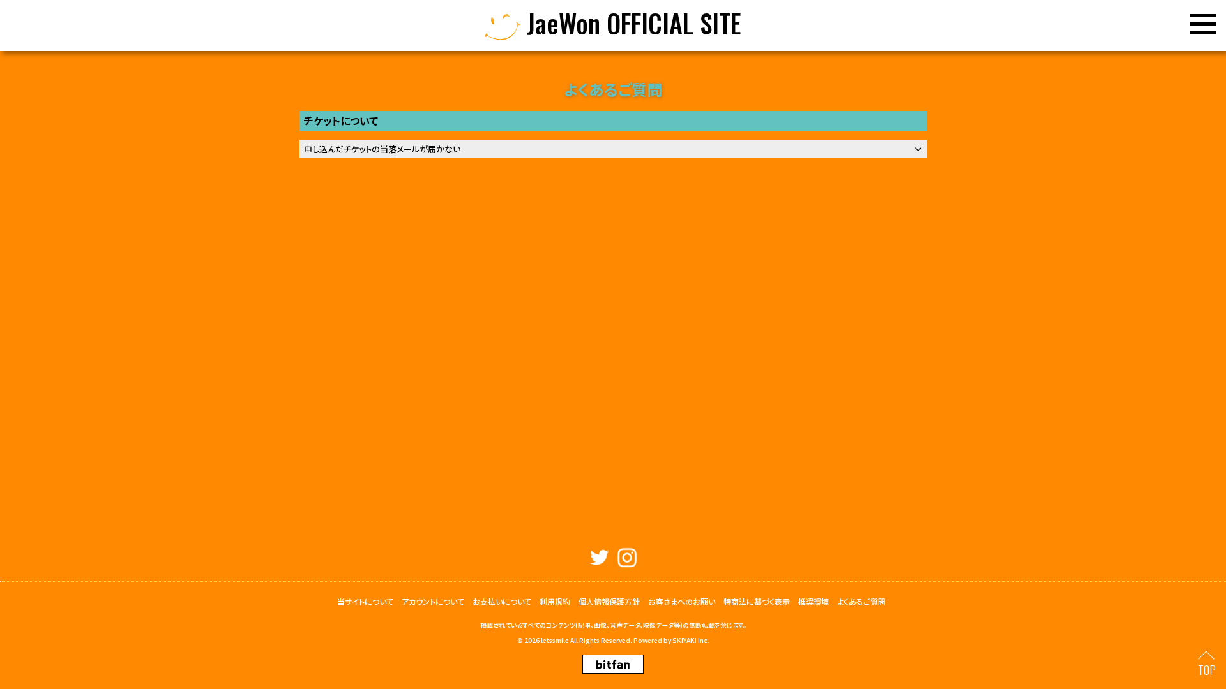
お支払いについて (502, 601)
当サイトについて (365, 601)
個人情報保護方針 (609, 601)
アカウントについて (433, 601)
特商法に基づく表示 (756, 601)
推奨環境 (813, 601)
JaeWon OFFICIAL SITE (630, 25)
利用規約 (555, 601)
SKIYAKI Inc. (690, 640)
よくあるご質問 (861, 601)
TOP (1207, 670)
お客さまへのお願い (681, 601)
